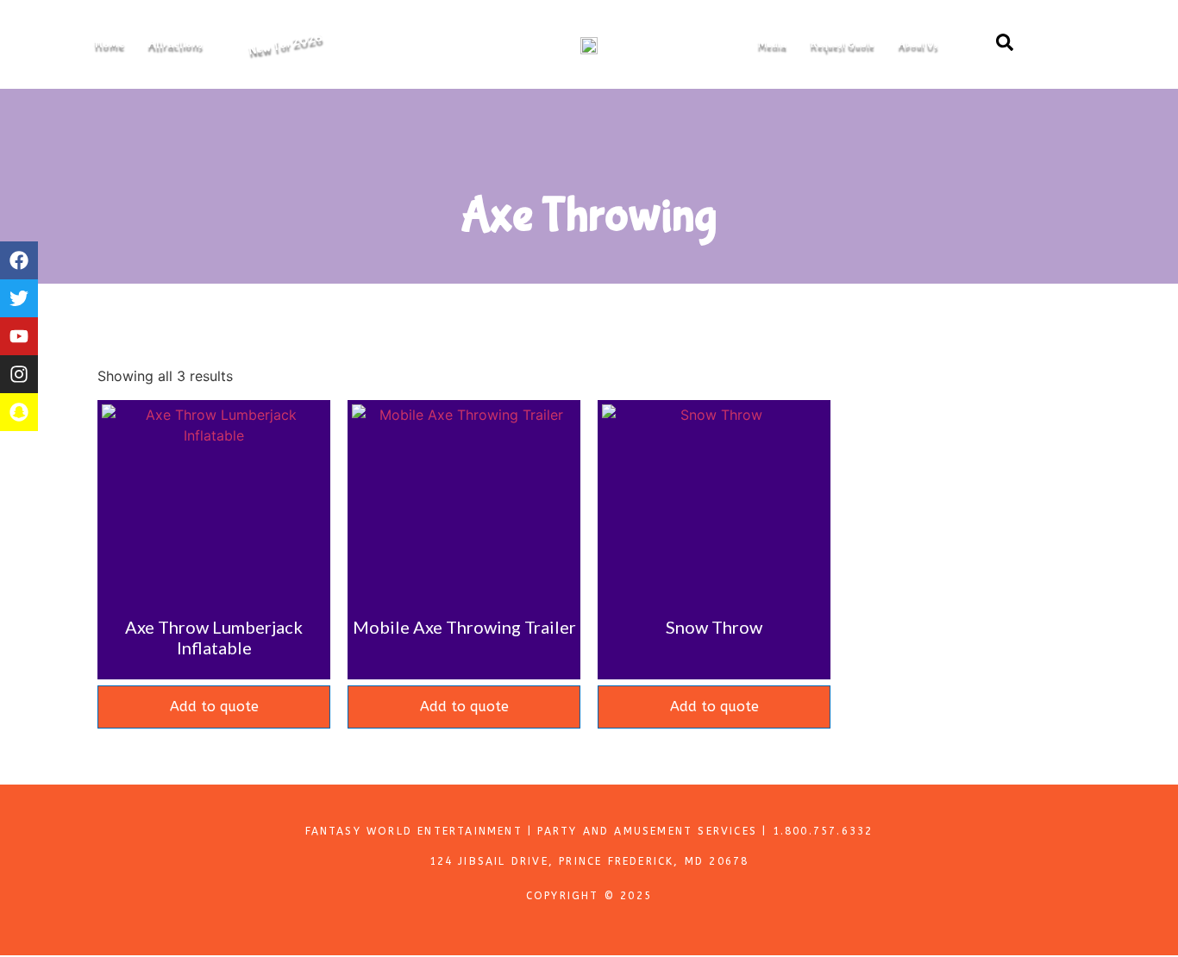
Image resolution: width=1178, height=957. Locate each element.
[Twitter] (19, 298)
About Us (918, 44)
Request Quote (842, 44)
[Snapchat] (19, 412)
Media (772, 44)
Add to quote (214, 706)
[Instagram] (19, 374)
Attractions (175, 44)
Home (109, 44)
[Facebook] (19, 260)
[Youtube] (19, 336)
